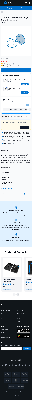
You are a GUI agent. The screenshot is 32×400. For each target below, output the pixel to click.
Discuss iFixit (4, 313)
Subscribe (26, 348)
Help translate (15, 360)
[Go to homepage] (9, 2)
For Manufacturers (22, 316)
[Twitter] (10, 365)
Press (18, 318)
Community (20, 308)
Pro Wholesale (20, 310)
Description (5, 150)
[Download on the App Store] (23, 331)
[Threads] (26, 365)
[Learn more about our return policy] (13, 143)
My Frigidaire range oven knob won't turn (15, 109)
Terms (3, 335)
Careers (3, 316)
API (2, 318)
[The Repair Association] (29, 365)
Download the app (23, 326)
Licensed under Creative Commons (16, 392)
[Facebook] (6, 365)
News (18, 321)
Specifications (5, 168)
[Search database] (22, 2)
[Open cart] (26, 2)
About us (3, 308)
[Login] (29, 2)
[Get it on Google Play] (23, 336)
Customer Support (6, 310)
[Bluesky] (22, 365)
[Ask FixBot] (27, 105)
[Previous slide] (14, 294)
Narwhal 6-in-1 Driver (14, 88)
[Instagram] (13, 365)
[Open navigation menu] (2, 2)
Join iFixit (24, 127)
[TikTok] (3, 365)
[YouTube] (16, 365)
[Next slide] (17, 294)
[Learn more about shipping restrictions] (13, 64)
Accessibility (4, 329)
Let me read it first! (8, 352)
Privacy (3, 332)
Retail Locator (20, 313)
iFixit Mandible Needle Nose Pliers (17, 80)
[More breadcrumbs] (2, 12)
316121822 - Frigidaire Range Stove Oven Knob (16, 12)
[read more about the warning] (24, 194)
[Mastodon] (19, 365)
